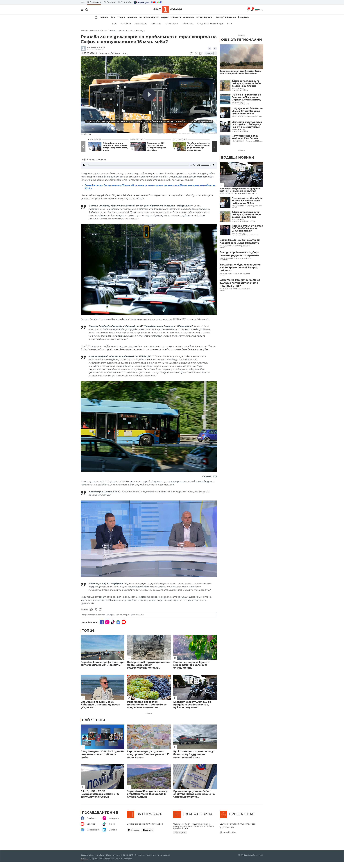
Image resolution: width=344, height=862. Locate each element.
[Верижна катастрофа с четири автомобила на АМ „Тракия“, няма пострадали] (102, 647)
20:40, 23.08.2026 (227, 258)
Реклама (149, 713)
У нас (114, 23)
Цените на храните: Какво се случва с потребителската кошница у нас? (240, 282)
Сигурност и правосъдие (210, 23)
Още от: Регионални (241, 40)
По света (126, 23)
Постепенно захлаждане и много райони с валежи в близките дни (191, 665)
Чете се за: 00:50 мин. (241, 221)
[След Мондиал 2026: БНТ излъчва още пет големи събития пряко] (102, 737)
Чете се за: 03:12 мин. (243, 258)
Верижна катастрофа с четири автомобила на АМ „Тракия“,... (102, 663)
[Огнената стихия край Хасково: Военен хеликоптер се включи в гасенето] (241, 56)
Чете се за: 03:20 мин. (243, 246)
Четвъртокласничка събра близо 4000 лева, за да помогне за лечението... (199, 146)
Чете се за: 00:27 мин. (241, 235)
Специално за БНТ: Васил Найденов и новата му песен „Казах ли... (100, 704)
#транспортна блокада (93, 615)
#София (110, 615)
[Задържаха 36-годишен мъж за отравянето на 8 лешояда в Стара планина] (149, 776)
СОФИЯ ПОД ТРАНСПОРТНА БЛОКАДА (127, 31)
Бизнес (165, 17)
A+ (209, 48)
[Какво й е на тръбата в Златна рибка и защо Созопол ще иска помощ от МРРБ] (225, 99)
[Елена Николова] (84, 48)
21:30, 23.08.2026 (226, 273)
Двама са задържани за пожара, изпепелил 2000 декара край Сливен (246, 83)
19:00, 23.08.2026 (226, 193)
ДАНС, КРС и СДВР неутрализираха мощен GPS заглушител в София (100, 794)
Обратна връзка (113, 855)
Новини (104, 17)
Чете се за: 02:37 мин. (242, 273)
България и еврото (149, 17)
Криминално (171, 23)
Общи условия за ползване (92, 855)
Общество (187, 23)
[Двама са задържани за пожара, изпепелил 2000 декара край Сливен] (225, 85)
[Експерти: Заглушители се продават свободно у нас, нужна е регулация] (195, 687)
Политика (156, 23)
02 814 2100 (228, 827)
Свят (113, 17)
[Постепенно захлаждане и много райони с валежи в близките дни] (195, 647)
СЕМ (124, 855)
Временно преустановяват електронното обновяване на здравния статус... (194, 794)
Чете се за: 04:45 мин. (243, 193)
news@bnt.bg (229, 832)
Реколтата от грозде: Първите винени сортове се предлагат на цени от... (147, 704)
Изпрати (180, 832)
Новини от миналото (182, 17)
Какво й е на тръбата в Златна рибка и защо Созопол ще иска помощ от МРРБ (246, 97)
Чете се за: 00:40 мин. (242, 289)
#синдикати (137, 615)
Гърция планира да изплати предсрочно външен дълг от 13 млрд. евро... (148, 754)
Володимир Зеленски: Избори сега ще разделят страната (239, 254)
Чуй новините (228, 17)
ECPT (131, 855)
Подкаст (244, 17)
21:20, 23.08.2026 (238, 220)
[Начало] (96, 17)
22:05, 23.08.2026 (239, 233)
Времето (132, 17)
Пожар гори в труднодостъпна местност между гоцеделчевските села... (148, 665)
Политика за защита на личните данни (152, 855)
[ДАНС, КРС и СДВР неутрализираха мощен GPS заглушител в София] (102, 776)
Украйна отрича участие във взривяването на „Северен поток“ (247, 228)
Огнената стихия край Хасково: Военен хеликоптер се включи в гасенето (241, 72)
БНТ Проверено (204, 17)
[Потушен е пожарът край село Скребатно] (225, 140)
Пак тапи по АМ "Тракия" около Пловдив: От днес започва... (156, 146)
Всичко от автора (95, 50)
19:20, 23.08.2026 (226, 246)
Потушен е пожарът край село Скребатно (245, 137)
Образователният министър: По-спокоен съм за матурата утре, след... (115, 146)
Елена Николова (98, 47)
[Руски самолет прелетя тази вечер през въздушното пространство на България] (195, 737)
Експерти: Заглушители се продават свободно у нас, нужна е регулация (192, 704)
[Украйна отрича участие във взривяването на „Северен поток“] (225, 230)
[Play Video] (148, 94)
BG (260, 9)
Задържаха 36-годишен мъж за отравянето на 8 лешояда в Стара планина (147, 794)
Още (229, 23)
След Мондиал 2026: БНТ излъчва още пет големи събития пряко (102, 754)
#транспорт (123, 615)
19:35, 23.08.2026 (238, 206)
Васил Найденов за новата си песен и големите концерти (240, 241)
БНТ (83, 2)
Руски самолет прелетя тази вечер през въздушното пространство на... (193, 754)
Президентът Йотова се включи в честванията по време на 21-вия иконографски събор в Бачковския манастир (247, 111)
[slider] (138, 165)
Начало (84, 31)
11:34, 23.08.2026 (226, 289)
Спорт (121, 17)
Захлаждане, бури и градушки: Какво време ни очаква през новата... (240, 267)
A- (215, 48)
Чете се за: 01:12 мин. (254, 206)
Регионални (141, 23)
